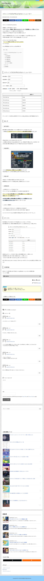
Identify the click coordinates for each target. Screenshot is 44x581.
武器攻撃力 (8, 57)
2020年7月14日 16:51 (10, 329)
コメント (4, 380)
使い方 (5, 54)
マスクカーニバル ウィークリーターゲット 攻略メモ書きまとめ (21, 434)
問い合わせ (5, 569)
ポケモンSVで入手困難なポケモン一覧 (17, 442)
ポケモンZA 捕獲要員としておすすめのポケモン (18, 500)
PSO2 (35, 280)
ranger (39, 282)
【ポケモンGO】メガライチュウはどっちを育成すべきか (18, 550)
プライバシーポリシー (7, 571)
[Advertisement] (22, 420)
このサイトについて (6, 567)
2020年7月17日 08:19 (10, 367)
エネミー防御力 (8, 62)
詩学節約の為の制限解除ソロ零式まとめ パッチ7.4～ (19, 471)
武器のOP (7, 59)
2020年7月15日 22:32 (10, 354)
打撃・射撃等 (12, 88)
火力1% (38, 280)
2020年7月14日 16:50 (10, 318)
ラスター (19, 90)
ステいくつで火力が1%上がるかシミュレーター (13, 52)
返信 (39, 323)
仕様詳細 (6, 66)
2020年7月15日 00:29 (10, 341)
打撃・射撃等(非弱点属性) (22, 88)
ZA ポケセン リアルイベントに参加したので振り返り (18, 534)
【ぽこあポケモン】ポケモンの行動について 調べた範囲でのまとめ (22, 449)
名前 (3, 391)
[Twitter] (12, 560)
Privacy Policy (24, 396)
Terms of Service (31, 396)
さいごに (6, 64)
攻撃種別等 (8, 61)
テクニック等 (13, 90)
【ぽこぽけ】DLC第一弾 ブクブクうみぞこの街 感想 (19, 485)
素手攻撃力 (7, 55)
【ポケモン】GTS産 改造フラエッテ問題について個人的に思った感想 (22, 478)
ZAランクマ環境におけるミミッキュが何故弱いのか (18, 526)
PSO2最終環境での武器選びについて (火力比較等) (19, 493)
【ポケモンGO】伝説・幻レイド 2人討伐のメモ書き (19, 456)
